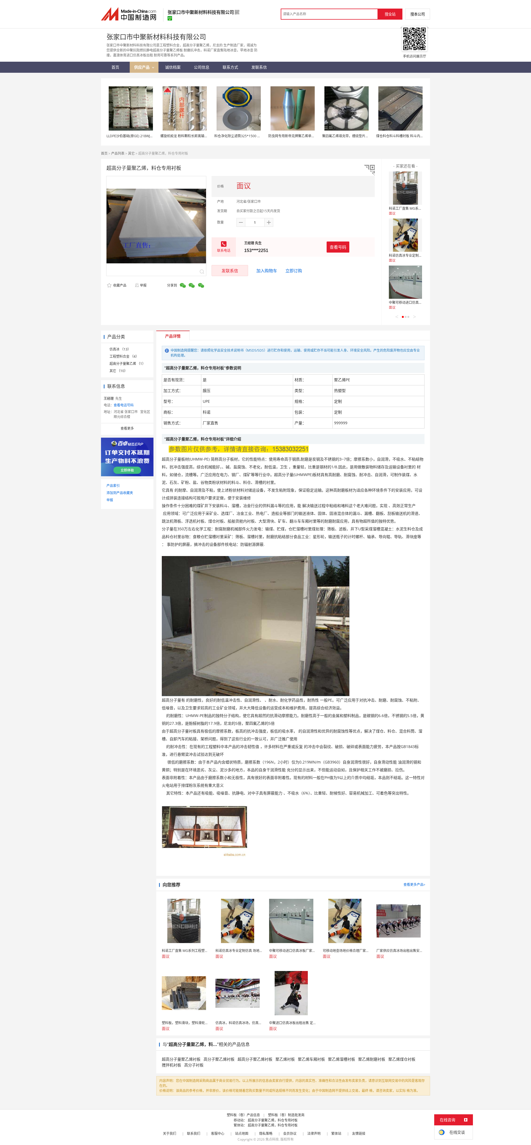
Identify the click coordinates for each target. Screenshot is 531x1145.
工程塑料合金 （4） (124, 356)
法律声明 (314, 1133)
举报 (143, 285)
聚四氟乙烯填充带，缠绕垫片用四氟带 (350, 136)
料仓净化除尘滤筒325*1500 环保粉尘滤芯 (245, 136)
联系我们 (193, 1133)
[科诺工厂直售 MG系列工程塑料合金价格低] (405, 188)
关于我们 (169, 1133)
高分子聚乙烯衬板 (219, 1059)
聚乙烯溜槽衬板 (341, 1059)
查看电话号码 (124, 405)
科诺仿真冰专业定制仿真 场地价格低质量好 (421, 255)
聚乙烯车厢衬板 (311, 1059)
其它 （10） (118, 370)
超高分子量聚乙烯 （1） (127, 363)
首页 (104, 153)
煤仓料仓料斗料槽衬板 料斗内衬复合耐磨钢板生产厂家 (416, 136)
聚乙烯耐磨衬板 (371, 1059)
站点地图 (241, 1133)
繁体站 (336, 1133)
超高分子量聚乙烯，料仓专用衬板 (273, 1120)
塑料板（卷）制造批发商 (286, 1115)
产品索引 (113, 485)
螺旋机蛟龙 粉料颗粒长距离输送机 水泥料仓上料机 (197, 136)
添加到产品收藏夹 (119, 492)
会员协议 (289, 1133)
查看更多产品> (414, 884)
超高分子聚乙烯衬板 (255, 1059)
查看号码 (338, 247)
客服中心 (217, 1133)
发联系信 (230, 270)
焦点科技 (272, 1139)
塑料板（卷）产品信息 (243, 1115)
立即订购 (293, 270)
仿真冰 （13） (120, 349)
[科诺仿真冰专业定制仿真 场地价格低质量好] (405, 235)
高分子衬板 (194, 1065)
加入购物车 (266, 270)
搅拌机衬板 (171, 1065)
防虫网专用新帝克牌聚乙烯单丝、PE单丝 (298, 136)
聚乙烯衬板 (285, 1059)
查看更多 (127, 428)
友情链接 (358, 1133)
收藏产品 (119, 285)
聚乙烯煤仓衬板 (401, 1059)
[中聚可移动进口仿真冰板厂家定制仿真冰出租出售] (405, 282)
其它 (131, 153)
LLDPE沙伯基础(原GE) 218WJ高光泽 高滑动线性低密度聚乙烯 (151, 136)
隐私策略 (265, 1133)
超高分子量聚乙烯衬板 (181, 1059)
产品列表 (117, 153)
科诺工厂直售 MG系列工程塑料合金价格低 (420, 208)
